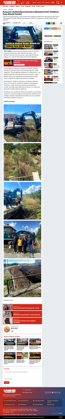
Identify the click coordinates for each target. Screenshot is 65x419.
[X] (48, 392)
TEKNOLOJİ (35, 410)
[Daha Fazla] (54, 23)
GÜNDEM (12, 6)
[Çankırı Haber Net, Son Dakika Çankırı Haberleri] (9, 2)
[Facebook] (46, 392)
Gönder (7, 382)
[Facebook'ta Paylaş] (47, 23)
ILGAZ (26, 414)
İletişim (7, 409)
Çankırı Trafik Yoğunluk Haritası (53, 401)
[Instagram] (50, 392)
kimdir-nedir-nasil (6, 410)
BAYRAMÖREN (13, 414)
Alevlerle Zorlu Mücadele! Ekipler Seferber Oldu (21, 361)
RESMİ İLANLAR (40, 6)
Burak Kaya (14, 328)
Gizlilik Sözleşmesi (13, 409)
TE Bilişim (60, 413)
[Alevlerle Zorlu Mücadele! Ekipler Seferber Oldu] (22, 355)
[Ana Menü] (61, 6)
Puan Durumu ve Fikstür (10, 404)
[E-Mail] (12, 331)
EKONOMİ (27, 6)
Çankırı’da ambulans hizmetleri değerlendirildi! (57, 60)
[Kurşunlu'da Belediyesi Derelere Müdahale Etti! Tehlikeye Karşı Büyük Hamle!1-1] (22, 162)
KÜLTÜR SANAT (14, 410)
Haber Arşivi (51, 404)
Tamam (60, 417)
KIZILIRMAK (30, 414)
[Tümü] (60, 41)
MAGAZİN (20, 410)
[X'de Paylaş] (49, 23)
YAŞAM (11, 412)
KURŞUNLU (10, 9)
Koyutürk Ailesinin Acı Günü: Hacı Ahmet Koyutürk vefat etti (57, 47)
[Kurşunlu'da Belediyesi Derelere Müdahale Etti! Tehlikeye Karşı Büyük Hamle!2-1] (22, 200)
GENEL (30, 409)
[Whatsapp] (57, 392)
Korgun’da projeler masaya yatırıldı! (57, 73)
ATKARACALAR (6, 414)
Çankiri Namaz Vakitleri (39, 400)
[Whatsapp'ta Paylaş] (51, 23)
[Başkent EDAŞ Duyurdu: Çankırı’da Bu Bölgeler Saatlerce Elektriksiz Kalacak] (10, 355)
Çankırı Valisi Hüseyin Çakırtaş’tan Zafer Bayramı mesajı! (56, 79)
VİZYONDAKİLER (6, 412)
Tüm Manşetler (23, 404)
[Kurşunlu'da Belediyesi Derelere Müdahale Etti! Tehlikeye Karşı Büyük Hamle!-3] (22, 123)
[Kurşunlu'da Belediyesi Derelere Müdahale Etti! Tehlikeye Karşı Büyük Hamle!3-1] (22, 239)
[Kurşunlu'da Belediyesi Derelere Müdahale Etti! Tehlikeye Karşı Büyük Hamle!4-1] (22, 278)
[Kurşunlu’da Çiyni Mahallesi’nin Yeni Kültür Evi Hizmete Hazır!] (35, 341)
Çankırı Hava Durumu (24, 400)
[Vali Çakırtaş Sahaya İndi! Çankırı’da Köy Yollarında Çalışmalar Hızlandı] (10, 341)
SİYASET (18, 6)
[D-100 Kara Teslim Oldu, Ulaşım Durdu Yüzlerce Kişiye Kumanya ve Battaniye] (35, 355)
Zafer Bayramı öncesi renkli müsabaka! (56, 66)
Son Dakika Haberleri (38, 404)
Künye (4, 409)
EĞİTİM (33, 6)
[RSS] (59, 392)
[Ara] (61, 2)
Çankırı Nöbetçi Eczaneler (11, 400)
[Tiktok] (55, 392)
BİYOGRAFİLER (21, 409)
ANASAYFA (6, 6)
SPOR (22, 6)
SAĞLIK (24, 410)
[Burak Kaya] (7, 329)
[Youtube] (53, 392)
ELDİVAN (22, 414)
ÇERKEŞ (18, 414)
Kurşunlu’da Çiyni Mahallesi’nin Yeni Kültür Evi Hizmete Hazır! (35, 347)
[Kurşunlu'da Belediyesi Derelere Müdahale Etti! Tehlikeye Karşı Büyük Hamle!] (22, 37)
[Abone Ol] (61, 23)
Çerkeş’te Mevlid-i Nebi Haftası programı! (56, 54)
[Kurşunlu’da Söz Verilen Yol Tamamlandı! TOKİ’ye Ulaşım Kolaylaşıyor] (22, 341)
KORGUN (35, 414)
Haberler (5, 9)
